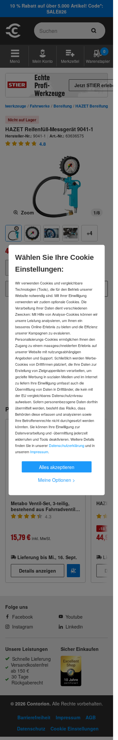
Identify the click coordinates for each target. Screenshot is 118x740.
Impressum (39, 451)
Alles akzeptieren (56, 467)
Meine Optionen (56, 480)
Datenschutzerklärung (66, 445)
